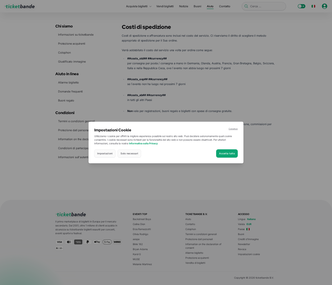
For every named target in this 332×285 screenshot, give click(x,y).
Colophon (233, 129)
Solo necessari (129, 153)
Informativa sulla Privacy (143, 143)
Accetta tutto (227, 153)
